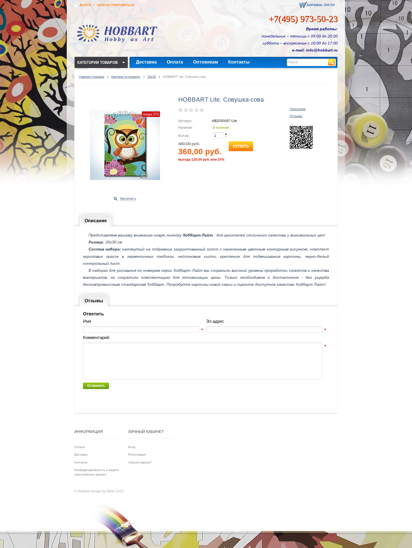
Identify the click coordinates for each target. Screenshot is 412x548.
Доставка (146, 62)
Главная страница (91, 76)
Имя (87, 321)
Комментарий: (96, 337)
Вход (131, 447)
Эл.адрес (215, 321)
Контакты (239, 62)
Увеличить (128, 199)
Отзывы (296, 116)
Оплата (175, 62)
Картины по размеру (125, 76)
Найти (331, 62)
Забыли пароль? (140, 462)
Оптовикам (205, 62)
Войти (85, 5)
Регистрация (137, 454)
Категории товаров (97, 62)
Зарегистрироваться (115, 5)
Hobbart (84, 491)
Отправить (96, 386)
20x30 (151, 76)
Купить (241, 146)
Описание (298, 109)
